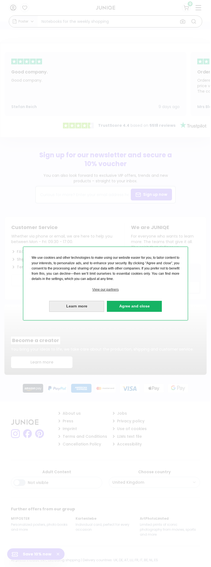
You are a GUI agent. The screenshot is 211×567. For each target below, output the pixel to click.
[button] (105, 289)
